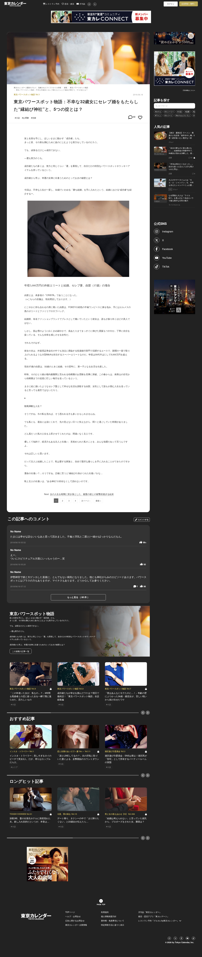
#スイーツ (168, 115)
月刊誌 (82, 4)
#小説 (179, 111)
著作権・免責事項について (112, 921)
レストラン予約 (52, 4)
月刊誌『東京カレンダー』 (149, 912)
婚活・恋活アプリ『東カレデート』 (153, 916)
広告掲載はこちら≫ (189, 90)
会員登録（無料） (188, 4)
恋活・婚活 (69, 4)
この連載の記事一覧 (20, 651)
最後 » (98, 500)
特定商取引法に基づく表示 (112, 925)
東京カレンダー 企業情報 (76, 925)
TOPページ (70, 912)
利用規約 (105, 912)
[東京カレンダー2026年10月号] (47, 863)
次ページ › (85, 500)
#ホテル (158, 111)
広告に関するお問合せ (75, 921)
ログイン (170, 4)
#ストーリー (169, 111)
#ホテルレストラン (183, 115)
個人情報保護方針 (108, 916)
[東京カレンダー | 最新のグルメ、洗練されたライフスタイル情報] (23, 4)
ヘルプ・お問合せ (73, 916)
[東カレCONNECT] (101, 17)
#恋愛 (187, 111)
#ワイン (158, 115)
